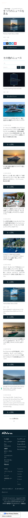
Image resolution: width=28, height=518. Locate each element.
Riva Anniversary (21, 446)
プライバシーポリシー (7, 488)
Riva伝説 (6, 439)
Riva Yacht (7, 8)
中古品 (6, 468)
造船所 (6, 448)
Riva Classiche (21, 449)
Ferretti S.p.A (6, 499)
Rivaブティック (21, 439)
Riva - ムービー (8, 441)
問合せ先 (6, 464)
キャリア (6, 475)
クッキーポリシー (19, 488)
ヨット (22, 2)
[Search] (19, 67)
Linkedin (19, 476)
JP (26, 2)
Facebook (20, 468)
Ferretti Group (7, 498)
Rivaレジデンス (21, 444)
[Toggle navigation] (4, 3)
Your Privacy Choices (12, 513)
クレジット (5, 492)
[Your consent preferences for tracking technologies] (1, 388)
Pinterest (19, 479)
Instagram (20, 471)
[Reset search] (23, 67)
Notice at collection (7, 516)
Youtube (19, 474)
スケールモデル (21, 441)
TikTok (19, 484)
